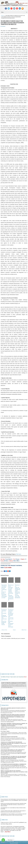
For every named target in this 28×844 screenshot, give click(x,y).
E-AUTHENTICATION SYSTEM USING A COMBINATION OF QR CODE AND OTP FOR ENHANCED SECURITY (13, 765)
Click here (18, 554)
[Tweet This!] (6, 571)
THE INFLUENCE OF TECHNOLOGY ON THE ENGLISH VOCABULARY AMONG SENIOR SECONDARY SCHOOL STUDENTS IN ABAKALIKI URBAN (13, 757)
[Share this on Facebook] (4, 571)
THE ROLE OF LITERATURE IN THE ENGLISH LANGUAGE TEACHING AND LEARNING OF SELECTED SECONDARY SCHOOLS (13, 743)
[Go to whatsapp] (3, 840)
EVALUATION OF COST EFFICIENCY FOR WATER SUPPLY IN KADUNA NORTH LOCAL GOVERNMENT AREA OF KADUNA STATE (14, 800)
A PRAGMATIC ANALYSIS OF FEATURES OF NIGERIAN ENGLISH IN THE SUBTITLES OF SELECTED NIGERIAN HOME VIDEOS (4, 616)
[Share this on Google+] (8, 571)
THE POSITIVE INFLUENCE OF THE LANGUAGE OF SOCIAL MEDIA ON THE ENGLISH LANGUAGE (12, 750)
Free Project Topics (5, 731)
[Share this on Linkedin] (9, 571)
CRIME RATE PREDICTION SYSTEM (9, 736)
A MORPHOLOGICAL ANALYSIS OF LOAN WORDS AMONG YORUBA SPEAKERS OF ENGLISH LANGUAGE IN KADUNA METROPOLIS (11, 591)
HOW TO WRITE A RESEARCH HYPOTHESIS (13, 683)
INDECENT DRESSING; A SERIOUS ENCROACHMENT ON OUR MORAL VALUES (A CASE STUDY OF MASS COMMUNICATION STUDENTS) (14, 724)
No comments (3, 26)
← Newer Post (4, 629)
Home (2, 15)
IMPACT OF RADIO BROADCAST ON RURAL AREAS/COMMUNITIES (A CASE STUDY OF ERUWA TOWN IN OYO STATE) (14, 772)
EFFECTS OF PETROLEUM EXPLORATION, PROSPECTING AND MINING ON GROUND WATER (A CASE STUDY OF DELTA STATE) (13, 804)
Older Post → (24, 629)
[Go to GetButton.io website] (3, 842)
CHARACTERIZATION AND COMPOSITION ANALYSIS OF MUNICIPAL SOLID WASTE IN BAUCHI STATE (13, 811)
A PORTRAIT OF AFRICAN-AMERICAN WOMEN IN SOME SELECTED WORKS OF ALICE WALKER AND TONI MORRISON (17, 590)
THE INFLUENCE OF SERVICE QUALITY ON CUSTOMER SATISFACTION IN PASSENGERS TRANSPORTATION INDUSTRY (12, 22)
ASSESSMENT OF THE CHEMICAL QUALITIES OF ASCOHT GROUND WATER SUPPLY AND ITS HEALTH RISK (13, 814)
